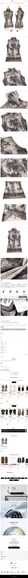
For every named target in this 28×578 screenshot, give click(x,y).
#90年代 (8, 478)
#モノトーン (11, 480)
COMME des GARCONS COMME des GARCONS (12, 465)
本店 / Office (14, 565)
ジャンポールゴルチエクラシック (14, 431)
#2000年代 (19, 478)
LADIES (1, 392)
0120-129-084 (15, 542)
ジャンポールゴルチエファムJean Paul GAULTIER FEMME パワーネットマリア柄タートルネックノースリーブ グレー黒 (4, 448)
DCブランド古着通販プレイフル (14, 576)
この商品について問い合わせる (5, 369)
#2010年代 (23, 478)
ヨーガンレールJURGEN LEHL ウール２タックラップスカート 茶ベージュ (4, 467)
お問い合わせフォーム (14, 547)
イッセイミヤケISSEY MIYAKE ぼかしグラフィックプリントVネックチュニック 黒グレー (20, 419)
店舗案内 (6, 370)
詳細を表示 (24, 294)
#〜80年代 (2, 478)
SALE (4, 464)
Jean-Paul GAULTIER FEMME (4, 393)
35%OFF (7, 464)
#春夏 (16, 478)
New (1, 384)
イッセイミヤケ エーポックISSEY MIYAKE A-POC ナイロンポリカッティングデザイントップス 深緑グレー (4, 419)
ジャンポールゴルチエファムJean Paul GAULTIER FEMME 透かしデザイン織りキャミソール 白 (12, 395)
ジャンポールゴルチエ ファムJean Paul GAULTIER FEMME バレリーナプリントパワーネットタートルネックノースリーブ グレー (4, 395)
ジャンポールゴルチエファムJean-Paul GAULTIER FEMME (9, 322)
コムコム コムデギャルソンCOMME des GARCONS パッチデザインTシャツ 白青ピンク (12, 468)
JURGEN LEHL (2, 465)
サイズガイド (26, 354)
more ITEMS (13, 382)
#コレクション (12, 478)
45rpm (18, 465)
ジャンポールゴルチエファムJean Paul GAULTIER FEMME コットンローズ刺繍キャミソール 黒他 (21, 395)
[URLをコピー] (11, 374)
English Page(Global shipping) (15, 372)
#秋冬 (5, 478)
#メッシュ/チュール (16, 480)
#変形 (26, 478)
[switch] (11, 291)
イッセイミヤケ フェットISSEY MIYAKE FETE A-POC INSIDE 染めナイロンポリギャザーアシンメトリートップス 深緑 (12, 419)
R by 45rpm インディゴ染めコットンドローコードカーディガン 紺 (20, 466)
